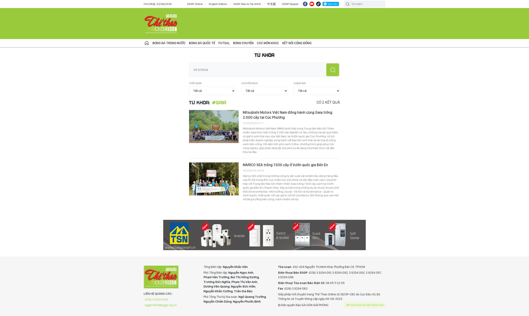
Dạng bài (300, 83)
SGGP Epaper (290, 4)
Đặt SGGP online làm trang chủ (365, 305)
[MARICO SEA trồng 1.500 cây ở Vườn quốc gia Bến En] (214, 178)
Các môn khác (268, 43)
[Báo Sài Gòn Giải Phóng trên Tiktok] (318, 3)
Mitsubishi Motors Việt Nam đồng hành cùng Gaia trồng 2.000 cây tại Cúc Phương (287, 115)
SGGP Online (195, 4)
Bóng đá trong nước (169, 43)
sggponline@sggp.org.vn (161, 305)
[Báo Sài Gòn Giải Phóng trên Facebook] (305, 3)
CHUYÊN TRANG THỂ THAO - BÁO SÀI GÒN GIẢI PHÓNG (161, 23)
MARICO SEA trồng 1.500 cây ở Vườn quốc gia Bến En (285, 165)
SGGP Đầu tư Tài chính (247, 4)
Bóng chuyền (243, 43)
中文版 (271, 4)
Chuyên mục (249, 83)
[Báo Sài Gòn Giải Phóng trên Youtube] (311, 3)
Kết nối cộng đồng (296, 43)
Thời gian (195, 83)
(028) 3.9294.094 (156, 299)
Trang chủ (147, 43)
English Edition (218, 4)
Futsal (224, 43)
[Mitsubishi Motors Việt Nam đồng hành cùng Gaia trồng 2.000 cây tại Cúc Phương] (214, 126)
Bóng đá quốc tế (202, 43)
